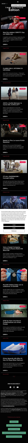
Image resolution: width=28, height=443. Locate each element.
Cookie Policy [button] (3, 219)
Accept (14, 224)
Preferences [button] (7, 221)
